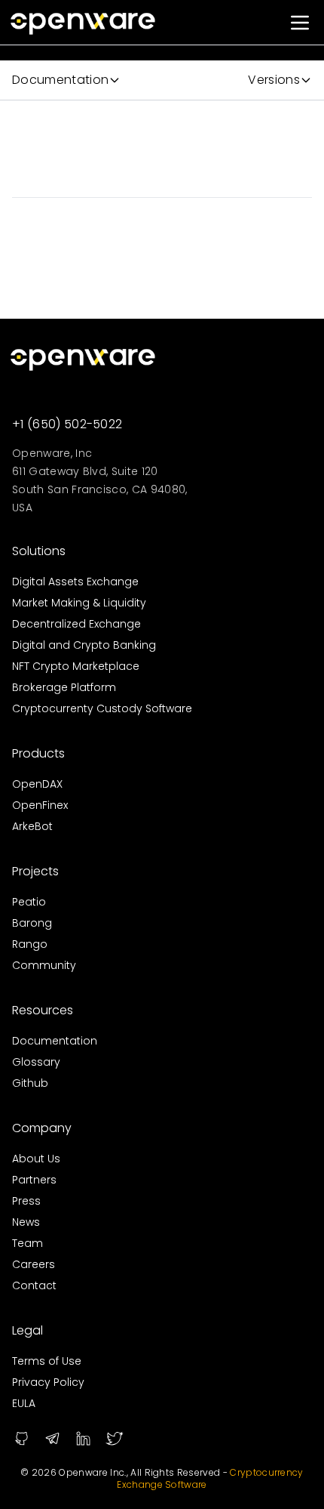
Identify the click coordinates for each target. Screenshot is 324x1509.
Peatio (29, 901)
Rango (29, 944)
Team (27, 1243)
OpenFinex (40, 805)
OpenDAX (37, 784)
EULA (23, 1403)
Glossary (36, 1061)
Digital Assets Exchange (75, 581)
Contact (34, 1285)
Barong (32, 922)
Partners (34, 1179)
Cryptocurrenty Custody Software (102, 708)
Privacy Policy (48, 1382)
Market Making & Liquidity (79, 602)
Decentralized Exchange (76, 623)
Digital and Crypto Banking (84, 645)
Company (42, 1128)
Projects (35, 871)
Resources (42, 1010)
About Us (36, 1158)
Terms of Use (46, 1361)
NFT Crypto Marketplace (75, 666)
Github (30, 1083)
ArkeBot (32, 826)
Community (44, 965)
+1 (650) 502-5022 (67, 424)
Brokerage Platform (64, 687)
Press (26, 1200)
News (26, 1222)
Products (38, 753)
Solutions (39, 551)
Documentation (54, 1040)
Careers (33, 1264)
